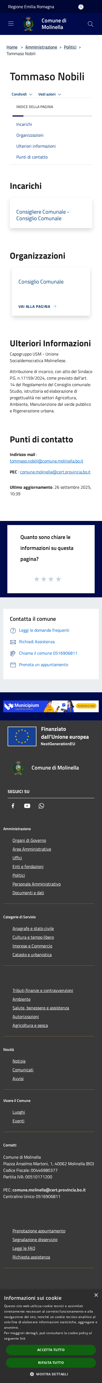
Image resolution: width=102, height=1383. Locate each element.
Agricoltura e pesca (30, 1025)
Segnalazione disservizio (35, 1239)
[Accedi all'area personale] (81, 7)
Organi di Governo (29, 840)
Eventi (18, 1120)
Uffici (17, 857)
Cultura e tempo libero (33, 937)
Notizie (19, 1061)
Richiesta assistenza (31, 1257)
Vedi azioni (47, 94)
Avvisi (18, 1078)
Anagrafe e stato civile (33, 928)
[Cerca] (90, 24)
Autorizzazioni (26, 1016)
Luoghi (19, 1112)
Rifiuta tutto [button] (51, 1362)
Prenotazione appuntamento (39, 1230)
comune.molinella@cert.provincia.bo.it (55, 472)
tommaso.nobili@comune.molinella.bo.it (46, 461)
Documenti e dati (28, 892)
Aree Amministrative (32, 849)
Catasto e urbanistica (32, 954)
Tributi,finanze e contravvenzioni (43, 990)
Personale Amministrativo (37, 884)
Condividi (19, 94)
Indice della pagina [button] (34, 106)
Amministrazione (41, 47)
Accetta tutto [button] (51, 1350)
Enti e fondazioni (28, 866)
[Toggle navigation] (11, 23)
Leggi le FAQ (24, 1248)
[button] (51, 1374)
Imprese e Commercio (32, 946)
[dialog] (51, 1336)
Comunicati (23, 1069)
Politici (70, 47)
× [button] (96, 1295)
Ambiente (21, 999)
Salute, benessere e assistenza (41, 1008)
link (22, 1338)
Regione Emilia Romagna (31, 6)
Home (12, 47)
